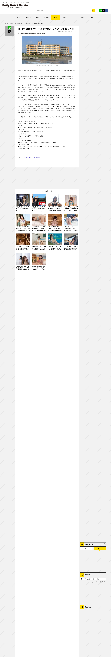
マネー (82, 17)
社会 (37, 17)
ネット (55, 17)
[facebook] (106, 10)
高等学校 (39, 33)
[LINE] (100, 10)
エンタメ (19, 17)
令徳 (35, 33)
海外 (64, 17)
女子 (73, 17)
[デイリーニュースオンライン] (15, 5)
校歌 (43, 33)
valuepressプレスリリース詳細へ (32, 157)
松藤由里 (23, 33)
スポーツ (28, 17)
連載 (92, 17)
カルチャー (46, 17)
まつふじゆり (29, 33)
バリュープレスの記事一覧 (97, 582)
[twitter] (103, 10)
